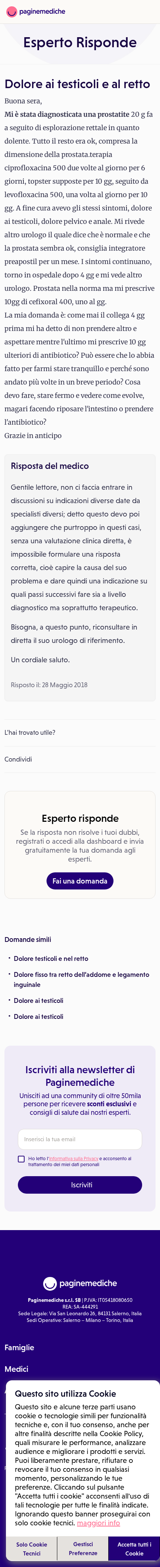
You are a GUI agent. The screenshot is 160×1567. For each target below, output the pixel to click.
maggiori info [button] (98, 1523)
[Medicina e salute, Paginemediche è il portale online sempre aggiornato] (35, 11)
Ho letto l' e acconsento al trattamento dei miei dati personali (79, 1161)
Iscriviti (81, 1185)
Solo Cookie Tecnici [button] (31, 1549)
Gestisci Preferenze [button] (83, 1548)
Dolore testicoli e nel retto (51, 958)
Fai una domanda (80, 881)
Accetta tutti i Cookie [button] (134, 1549)
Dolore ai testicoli (38, 1000)
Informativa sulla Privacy (73, 1158)
